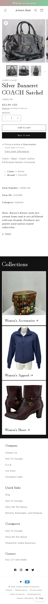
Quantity (6, 113)
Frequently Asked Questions (20, 543)
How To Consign (14, 459)
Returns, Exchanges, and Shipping (23, 513)
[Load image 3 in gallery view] (36, 70)
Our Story (10, 471)
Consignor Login (14, 477)
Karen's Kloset (22, 586)
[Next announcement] (43, 3)
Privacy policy (36, 590)
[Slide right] (45, 71)
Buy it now (24, 135)
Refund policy (21, 590)
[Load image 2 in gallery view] (24, 70)
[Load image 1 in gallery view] (12, 70)
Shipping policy (34, 594)
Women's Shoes (15, 430)
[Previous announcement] (5, 3)
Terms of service (17, 594)
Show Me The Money (16, 507)
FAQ (7, 495)
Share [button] (8, 234)
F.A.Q (8, 465)
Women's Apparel (17, 375)
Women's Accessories (20, 320)
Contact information (25, 598)
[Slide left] (3, 71)
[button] (5, 10)
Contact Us (11, 453)
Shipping (5, 108)
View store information (17, 151)
